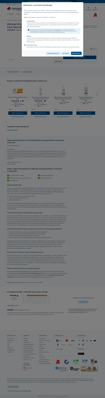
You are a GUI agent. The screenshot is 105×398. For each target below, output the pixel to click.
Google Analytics (58, 29)
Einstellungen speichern (53, 53)
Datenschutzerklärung (43, 17)
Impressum (53, 17)
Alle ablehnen (65, 53)
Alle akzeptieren (76, 53)
